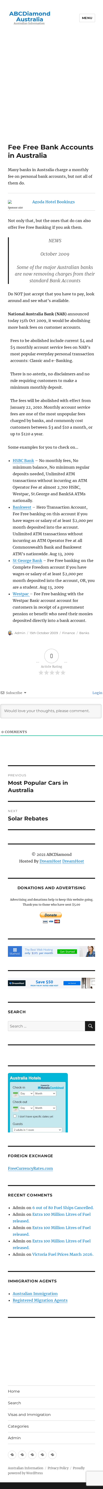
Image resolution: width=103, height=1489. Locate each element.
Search (14, 1403)
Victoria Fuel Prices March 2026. (62, 1254)
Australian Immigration (35, 1293)
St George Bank (27, 560)
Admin (20, 633)
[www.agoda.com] (51, 202)
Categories (18, 1426)
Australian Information (25, 1468)
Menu (87, 18)
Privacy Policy (58, 1468)
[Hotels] (38, 1112)
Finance (68, 633)
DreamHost (50, 861)
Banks (84, 633)
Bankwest (22, 507)
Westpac (21, 593)
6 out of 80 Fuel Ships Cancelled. (63, 1207)
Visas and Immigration (29, 1414)
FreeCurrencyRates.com (30, 1168)
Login (97, 693)
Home (14, 1391)
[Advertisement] (51, 89)
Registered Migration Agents (40, 1300)
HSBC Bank (23, 460)
